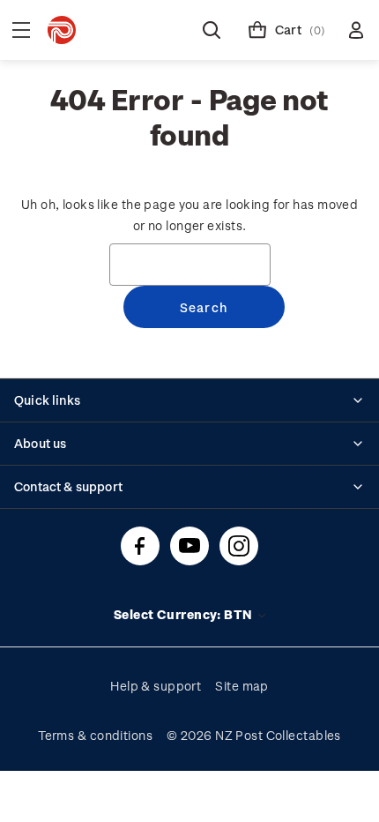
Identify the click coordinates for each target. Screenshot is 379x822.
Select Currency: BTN (185, 614)
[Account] (356, 30)
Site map (242, 685)
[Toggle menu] (21, 30)
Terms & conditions (95, 735)
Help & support (155, 685)
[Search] (211, 30)
